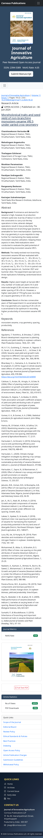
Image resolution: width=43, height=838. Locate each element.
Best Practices (9, 741)
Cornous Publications (13, 3)
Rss (8, 798)
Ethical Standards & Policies (15, 736)
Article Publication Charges (15, 755)
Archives (11, 787)
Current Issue (13, 791)
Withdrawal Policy (11, 764)
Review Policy (9, 731)
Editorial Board (9, 727)
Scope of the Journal (12, 722)
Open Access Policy (11, 750)
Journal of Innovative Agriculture (15, 95)
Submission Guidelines (13, 760)
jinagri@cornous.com (16, 825)
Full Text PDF (22, 687)
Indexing (7, 745)
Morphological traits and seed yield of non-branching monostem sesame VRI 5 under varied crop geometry (20, 119)
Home (10, 784)
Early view (11, 795)
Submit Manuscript (21, 73)
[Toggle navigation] (38, 3)
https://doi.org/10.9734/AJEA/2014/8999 (18, 377)
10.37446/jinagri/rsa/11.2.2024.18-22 (17, 100)
